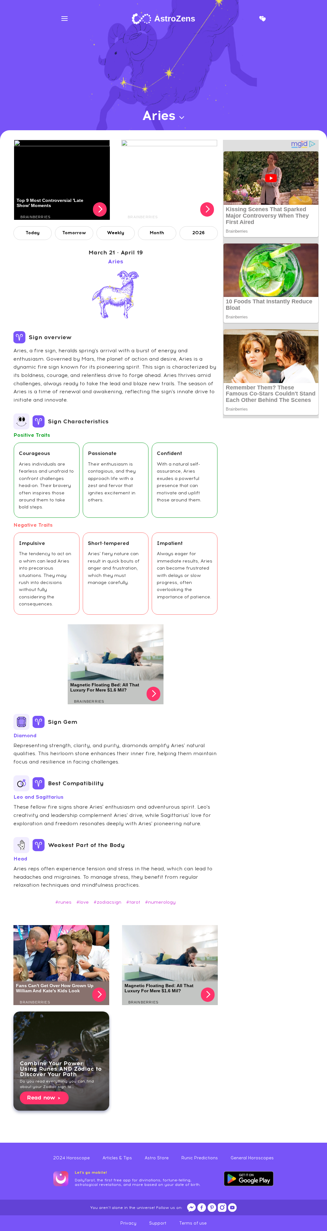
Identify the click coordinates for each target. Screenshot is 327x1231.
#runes (63, 902)
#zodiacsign (107, 902)
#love (82, 902)
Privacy (128, 1223)
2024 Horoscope (71, 1157)
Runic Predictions (199, 1157)
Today (33, 233)
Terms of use (193, 1223)
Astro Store (157, 1157)
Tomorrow (74, 233)
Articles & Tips (117, 1157)
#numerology (160, 902)
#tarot (133, 902)
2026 (198, 233)
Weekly (115, 233)
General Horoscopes (252, 1157)
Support (157, 1223)
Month (157, 233)
